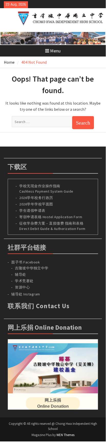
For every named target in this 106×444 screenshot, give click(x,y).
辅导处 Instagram (25, 294)
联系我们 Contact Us (39, 306)
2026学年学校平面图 (36, 204)
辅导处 (20, 274)
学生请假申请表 (32, 210)
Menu (55, 51)
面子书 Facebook (25, 262)
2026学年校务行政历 (36, 197)
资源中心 (22, 287)
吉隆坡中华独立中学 (32, 268)
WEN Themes (65, 435)
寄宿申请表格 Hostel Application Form (51, 217)
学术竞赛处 (24, 281)
